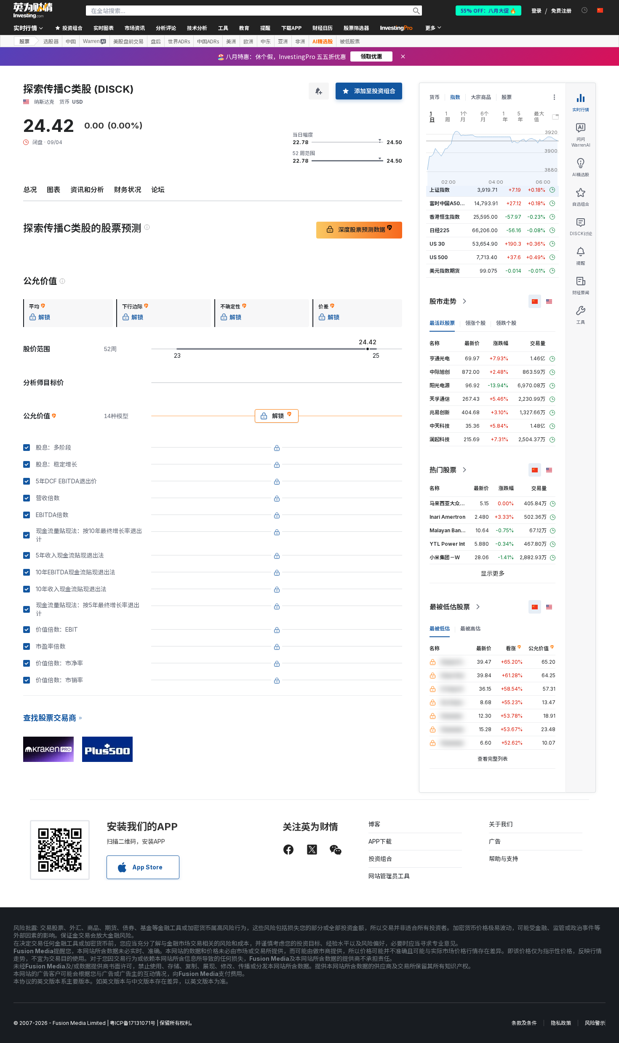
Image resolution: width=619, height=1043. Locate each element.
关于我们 (500, 824)
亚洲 (283, 41)
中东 (266, 41)
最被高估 (470, 628)
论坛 (158, 189)
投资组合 (380, 858)
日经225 (439, 230)
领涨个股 (475, 323)
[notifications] (585, 10)
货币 (435, 97)
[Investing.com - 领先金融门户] (32, 11)
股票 (24, 41)
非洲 (300, 41)
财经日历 (322, 27)
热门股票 (443, 470)
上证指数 (440, 190)
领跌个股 (506, 323)
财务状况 (127, 189)
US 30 (437, 244)
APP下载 (380, 841)
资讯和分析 (87, 189)
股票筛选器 (356, 27)
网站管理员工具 (389, 875)
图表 (53, 189)
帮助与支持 (503, 858)
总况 (30, 189)
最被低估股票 (450, 607)
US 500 (439, 257)
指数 (455, 97)
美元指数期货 (445, 271)
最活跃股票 (442, 323)
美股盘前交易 (128, 41)
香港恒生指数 (445, 217)
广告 (495, 841)
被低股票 (350, 41)
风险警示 (595, 1023)
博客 (374, 824)
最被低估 (440, 628)
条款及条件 (524, 1023)
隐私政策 (561, 1023)
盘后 (156, 41)
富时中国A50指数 (450, 203)
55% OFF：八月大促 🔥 (488, 10)
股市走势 (443, 301)
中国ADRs (208, 41)
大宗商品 (481, 97)
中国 (71, 41)
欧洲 (248, 41)
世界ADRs (179, 41)
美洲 (231, 41)
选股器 (51, 41)
